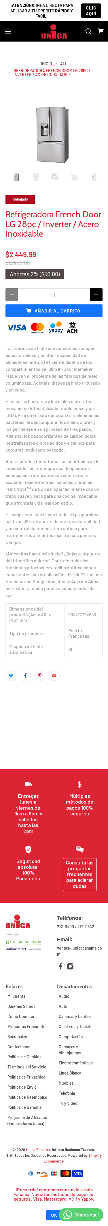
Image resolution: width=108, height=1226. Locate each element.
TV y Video (68, 1103)
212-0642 (85, 926)
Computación (71, 1036)
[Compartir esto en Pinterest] (39, 675)
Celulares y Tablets (75, 1026)
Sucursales (17, 1036)
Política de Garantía (24, 1107)
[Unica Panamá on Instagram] (70, 967)
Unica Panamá (38, 1149)
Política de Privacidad (26, 1077)
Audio (64, 996)
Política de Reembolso (27, 1097)
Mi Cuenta (16, 996)
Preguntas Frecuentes (27, 1026)
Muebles (66, 1083)
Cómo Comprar (21, 1016)
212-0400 (65, 926)
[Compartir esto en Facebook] (25, 675)
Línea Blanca (70, 1072)
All (63, 64)
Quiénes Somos (21, 1006)
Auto (63, 1006)
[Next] (93, 134)
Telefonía (67, 1093)
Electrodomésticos (76, 1062)
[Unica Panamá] (54, 31)
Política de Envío (22, 1087)
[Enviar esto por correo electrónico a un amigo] (54, 675)
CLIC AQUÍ (91, 10)
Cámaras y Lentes (75, 1016)
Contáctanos (18, 1046)
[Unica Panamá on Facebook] (60, 967)
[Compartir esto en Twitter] (10, 675)
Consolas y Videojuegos (70, 1049)
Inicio (46, 64)
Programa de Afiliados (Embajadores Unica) (27, 1120)
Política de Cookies (24, 1056)
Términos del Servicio (26, 1066)
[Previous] (14, 134)
